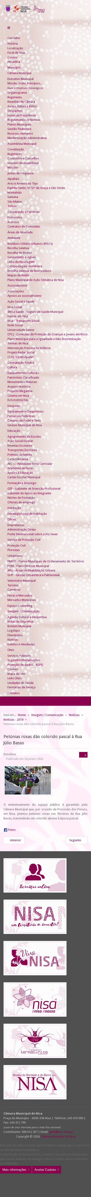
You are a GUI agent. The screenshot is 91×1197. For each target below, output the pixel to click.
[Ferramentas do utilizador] (83, 755)
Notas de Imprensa (20, 621)
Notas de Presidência (21, 115)
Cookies (12, 669)
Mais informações (14, 1169)
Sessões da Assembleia (23, 163)
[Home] (9, 33)
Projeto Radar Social (21, 352)
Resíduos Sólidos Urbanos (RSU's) (30, 243)
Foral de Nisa (16, 52)
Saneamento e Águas (21, 257)
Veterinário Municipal (21, 580)
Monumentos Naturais (22, 382)
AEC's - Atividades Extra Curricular (29, 463)
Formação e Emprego (21, 483)
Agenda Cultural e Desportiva (27, 617)
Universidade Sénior (21, 330)
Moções (12, 167)
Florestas (13, 550)
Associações (15, 291)
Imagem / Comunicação (23, 611)
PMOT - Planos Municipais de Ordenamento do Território (45, 561)
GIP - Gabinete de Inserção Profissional (33, 488)
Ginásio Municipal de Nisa (24, 425)
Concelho (13, 38)
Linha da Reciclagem (21, 262)
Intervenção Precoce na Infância (29, 348)
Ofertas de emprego (21, 502)
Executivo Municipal (20, 79)
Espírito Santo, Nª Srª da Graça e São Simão (36, 188)
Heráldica (13, 61)
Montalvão (14, 192)
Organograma (17, 92)
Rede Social (15, 325)
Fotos (12, 829)
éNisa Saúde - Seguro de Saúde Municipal (35, 311)
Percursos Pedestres (21, 416)
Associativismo (17, 285)
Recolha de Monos (19, 252)
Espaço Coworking (19, 605)
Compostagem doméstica (24, 266)
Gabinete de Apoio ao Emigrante (29, 493)
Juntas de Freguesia (20, 173)
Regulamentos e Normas (23, 120)
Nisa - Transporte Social (23, 321)
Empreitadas (15, 525)
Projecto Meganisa (19, 391)
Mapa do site (16, 674)
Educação (13, 430)
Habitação (14, 508)
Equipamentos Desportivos (25, 411)
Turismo (12, 585)
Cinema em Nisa (18, 395)
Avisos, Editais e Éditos (22, 106)
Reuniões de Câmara (21, 101)
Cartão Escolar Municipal (23, 477)
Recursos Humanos (20, 133)
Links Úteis (14, 678)
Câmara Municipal (19, 73)
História (12, 43)
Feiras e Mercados (19, 595)
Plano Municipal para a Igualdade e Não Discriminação (44, 339)
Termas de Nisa (17, 343)
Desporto (13, 406)
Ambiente (13, 238)
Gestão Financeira (19, 129)
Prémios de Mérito (19, 454)
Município (14, 67)
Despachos (14, 110)
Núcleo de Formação (21, 497)
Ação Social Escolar (20, 441)
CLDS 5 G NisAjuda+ (20, 357)
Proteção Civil (16, 545)
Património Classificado (23, 377)
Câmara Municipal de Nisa (58, 1136)
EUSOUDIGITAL (17, 400)
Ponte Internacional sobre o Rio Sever (32, 534)
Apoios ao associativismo (24, 295)
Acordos (13, 222)
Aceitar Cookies (45, 1169)
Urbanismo (14, 555)
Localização (15, 48)
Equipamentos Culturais (23, 373)
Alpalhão (13, 179)
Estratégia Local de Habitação (27, 513)
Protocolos (14, 217)
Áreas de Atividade (20, 232)
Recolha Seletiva (18, 248)
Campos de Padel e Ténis (24, 420)
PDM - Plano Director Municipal (28, 566)
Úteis (10, 650)
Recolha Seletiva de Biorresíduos (29, 271)
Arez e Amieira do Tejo (22, 183)
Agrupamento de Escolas (24, 436)
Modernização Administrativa (27, 138)
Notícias (12, 639)
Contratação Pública (20, 362)
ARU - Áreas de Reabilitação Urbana (31, 570)
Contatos (13, 693)
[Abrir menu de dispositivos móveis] (8, 28)
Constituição (15, 149)
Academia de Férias (20, 468)
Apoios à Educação (20, 473)
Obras (11, 519)
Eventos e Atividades (21, 644)
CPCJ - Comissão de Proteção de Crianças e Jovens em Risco (47, 334)
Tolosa (12, 206)
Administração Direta (21, 529)
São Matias (14, 201)
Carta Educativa (17, 459)
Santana (12, 197)
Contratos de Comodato (23, 226)
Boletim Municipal (19, 626)
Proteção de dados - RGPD (25, 664)
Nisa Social (14, 307)
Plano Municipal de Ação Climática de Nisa (35, 280)
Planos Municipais (19, 124)
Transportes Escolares (22, 450)
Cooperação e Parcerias (23, 212)
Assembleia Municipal (21, 143)
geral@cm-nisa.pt (61, 1132)
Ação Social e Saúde (20, 301)
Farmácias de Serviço (21, 687)
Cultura (12, 367)
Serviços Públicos (19, 655)
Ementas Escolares (19, 445)
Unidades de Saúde (20, 683)
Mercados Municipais (21, 600)
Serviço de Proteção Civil (23, 539)
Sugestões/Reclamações (23, 660)
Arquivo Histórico (19, 386)
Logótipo (13, 630)
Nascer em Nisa (17, 316)
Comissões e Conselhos (23, 158)
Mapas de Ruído (18, 275)
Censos (12, 57)
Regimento (14, 97)
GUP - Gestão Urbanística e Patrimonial (33, 575)
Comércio (14, 589)
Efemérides (15, 635)
